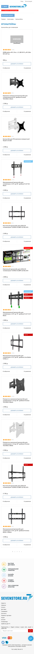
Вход (22, 1)
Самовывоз (4, 611)
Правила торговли (6, 615)
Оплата (3, 607)
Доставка (3, 609)
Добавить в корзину (17, 64)
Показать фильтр (8, 15)
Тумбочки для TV (5, 623)
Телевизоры (4, 621)
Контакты (3, 613)
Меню (5, 6)
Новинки (3, 605)
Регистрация (28, 1)
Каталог (3, 619)
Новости (3, 603)
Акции (3, 617)
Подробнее (16, 40)
